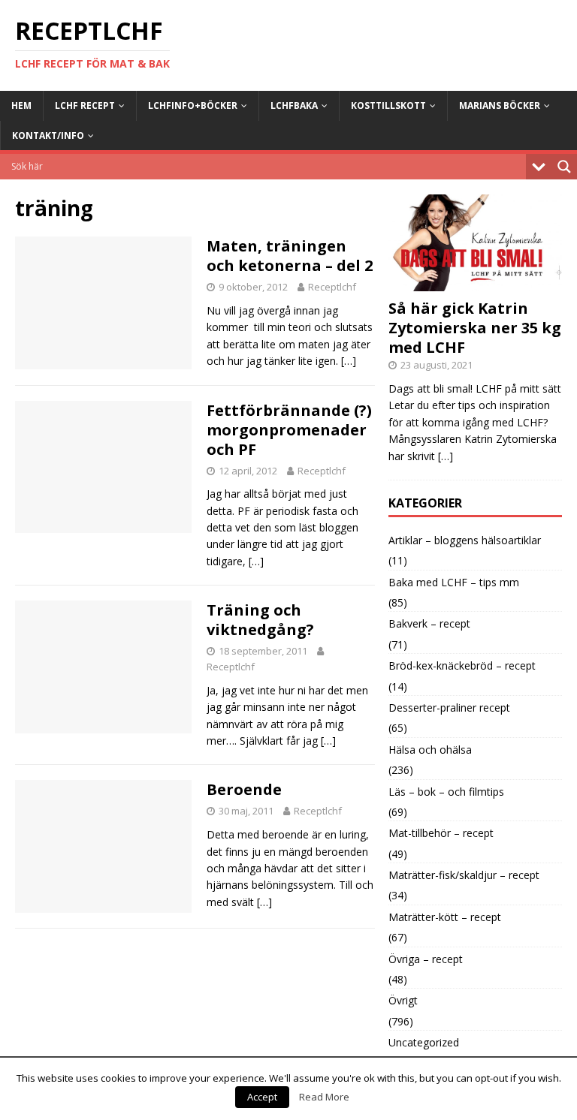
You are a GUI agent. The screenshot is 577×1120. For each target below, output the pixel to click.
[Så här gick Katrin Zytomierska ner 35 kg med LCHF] (474, 282)
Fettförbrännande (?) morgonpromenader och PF (289, 429)
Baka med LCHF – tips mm (453, 582)
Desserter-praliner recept (449, 707)
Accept (262, 1096)
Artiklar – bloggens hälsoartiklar (464, 540)
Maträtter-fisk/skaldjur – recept (463, 875)
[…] (348, 361)
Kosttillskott (388, 105)
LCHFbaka (294, 105)
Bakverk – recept (429, 623)
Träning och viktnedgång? (260, 620)
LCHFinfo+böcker (192, 105)
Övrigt (403, 1000)
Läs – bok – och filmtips (446, 791)
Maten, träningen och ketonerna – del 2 (290, 255)
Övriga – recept (425, 959)
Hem (21, 105)
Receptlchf (332, 287)
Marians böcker (499, 105)
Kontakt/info (48, 135)
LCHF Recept (85, 105)
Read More (324, 1096)
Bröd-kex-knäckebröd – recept (462, 665)
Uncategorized (423, 1042)
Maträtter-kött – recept (444, 917)
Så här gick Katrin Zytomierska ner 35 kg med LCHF (474, 327)
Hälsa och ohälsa (430, 749)
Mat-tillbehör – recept (441, 833)
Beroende (244, 789)
